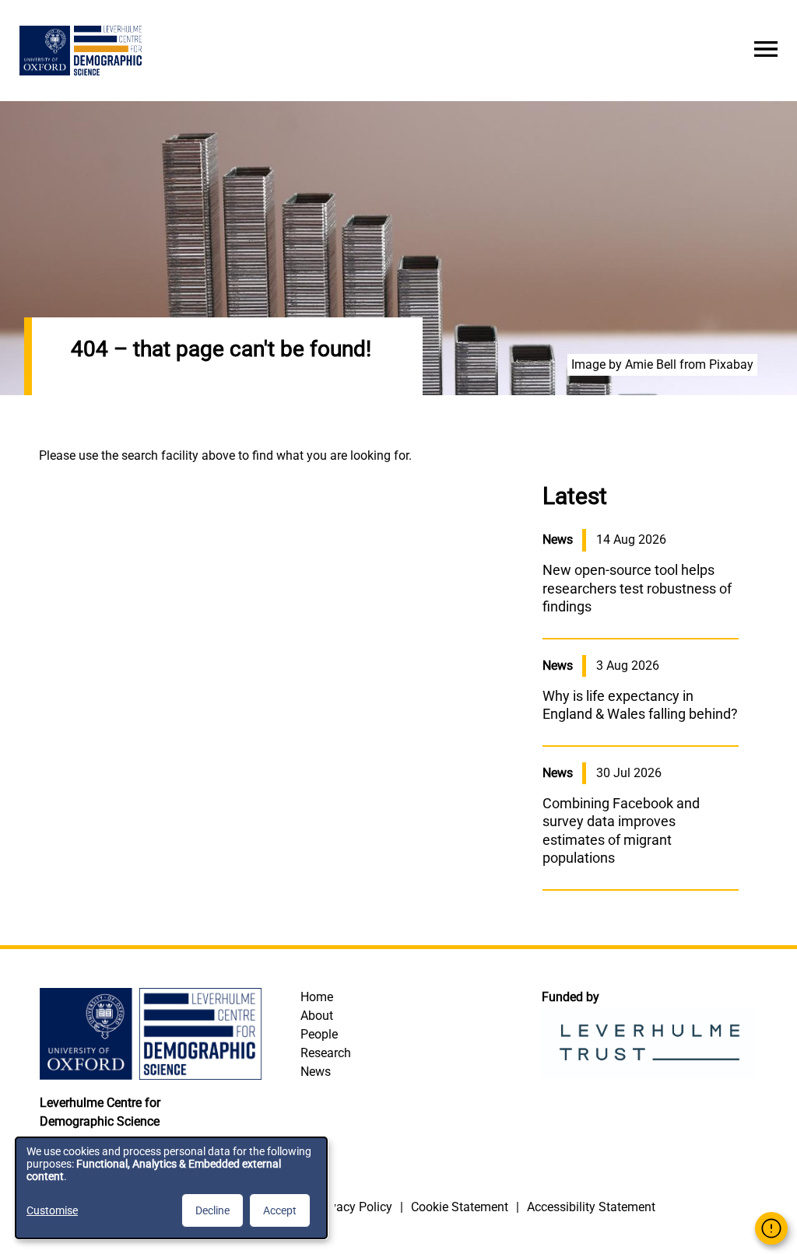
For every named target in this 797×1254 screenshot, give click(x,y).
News (315, 1071)
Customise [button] (52, 1210)
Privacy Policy (353, 1207)
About (316, 1015)
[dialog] (171, 1187)
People (319, 1034)
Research (325, 1053)
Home (316, 997)
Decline (212, 1210)
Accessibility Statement (591, 1207)
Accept (280, 1210)
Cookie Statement (459, 1207)
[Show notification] (771, 1228)
